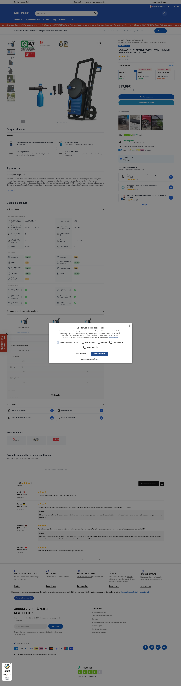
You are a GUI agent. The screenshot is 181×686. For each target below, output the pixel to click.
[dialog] (90, 343)
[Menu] (10, 664)
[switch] (7, 678)
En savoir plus (113, 337)
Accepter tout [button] (99, 354)
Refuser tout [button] (81, 354)
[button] (90, 359)
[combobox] (130, 326)
